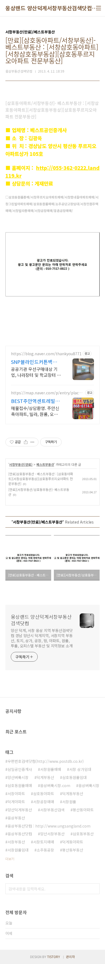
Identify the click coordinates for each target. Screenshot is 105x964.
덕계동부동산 (72, 793)
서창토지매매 (43, 842)
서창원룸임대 (18, 850)
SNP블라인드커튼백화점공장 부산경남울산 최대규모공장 (36, 361)
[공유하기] (25, 442)
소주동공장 (45, 850)
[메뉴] (98, 8)
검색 (94, 889)
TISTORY (53, 956)
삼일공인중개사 (20, 769)
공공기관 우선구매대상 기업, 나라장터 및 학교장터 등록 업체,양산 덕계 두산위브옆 (36, 372)
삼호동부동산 (83, 833)
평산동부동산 (72, 850)
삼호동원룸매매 (20, 785)
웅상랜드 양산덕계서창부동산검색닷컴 (48, 8)
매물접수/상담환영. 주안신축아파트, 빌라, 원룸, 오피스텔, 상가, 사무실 (35, 411)
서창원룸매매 (50, 769)
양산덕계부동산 (20, 809)
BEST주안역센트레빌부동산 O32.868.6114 (35, 401)
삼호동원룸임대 (74, 777)
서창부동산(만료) (21, 464)
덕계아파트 (16, 801)
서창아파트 (16, 793)
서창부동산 (16, 842)
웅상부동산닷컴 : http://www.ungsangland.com (49, 826)
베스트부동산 (45, 464)
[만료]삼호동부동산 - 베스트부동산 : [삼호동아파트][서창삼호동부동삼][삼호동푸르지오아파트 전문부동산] (40, 478)
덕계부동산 (45, 777)
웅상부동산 (16, 818)
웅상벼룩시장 (88, 785)
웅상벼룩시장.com (55, 785)
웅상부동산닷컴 (20, 833)
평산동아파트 (83, 809)
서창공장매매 (43, 801)
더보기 (9, 858)
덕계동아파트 (72, 842)
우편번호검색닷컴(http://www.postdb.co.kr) (46, 761)
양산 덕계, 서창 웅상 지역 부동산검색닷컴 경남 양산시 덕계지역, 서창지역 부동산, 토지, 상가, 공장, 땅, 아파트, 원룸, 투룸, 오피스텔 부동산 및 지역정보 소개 (42, 638)
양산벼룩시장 (18, 777)
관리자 (70, 956)
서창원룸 (69, 801)
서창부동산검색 (52, 809)
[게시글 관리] (32, 442)
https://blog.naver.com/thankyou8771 (46, 353)
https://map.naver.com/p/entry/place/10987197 (46, 393)
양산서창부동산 (52, 833)
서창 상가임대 (80, 769)
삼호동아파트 (43, 793)
